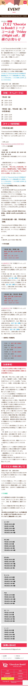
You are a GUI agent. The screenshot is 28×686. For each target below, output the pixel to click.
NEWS (20, 671)
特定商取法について (19, 658)
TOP (7, 671)
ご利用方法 (17, 656)
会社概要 (5, 656)
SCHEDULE (20, 673)
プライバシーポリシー (7, 658)
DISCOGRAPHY (7, 676)
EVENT (9, 21)
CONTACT (20, 678)
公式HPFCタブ (6, 263)
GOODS (20, 676)
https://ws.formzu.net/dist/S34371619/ (12, 144)
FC (7, 678)
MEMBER (7, 673)
